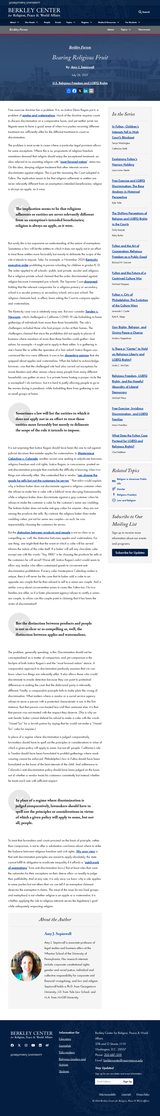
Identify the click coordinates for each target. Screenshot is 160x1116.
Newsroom (145, 29)
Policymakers (67, 1052)
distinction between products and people (43, 532)
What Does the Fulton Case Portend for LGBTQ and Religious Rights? (130, 440)
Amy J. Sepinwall (82, 67)
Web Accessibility (107, 1094)
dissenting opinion (77, 355)
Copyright (126, 1094)
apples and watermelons (38, 115)
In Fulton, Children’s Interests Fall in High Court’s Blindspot (125, 131)
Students (64, 1071)
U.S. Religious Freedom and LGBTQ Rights (80, 83)
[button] (126, 30)
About (111, 29)
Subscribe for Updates (130, 553)
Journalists (65, 1045)
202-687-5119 (113, 1055)
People (47, 22)
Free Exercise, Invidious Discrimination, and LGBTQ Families (130, 413)
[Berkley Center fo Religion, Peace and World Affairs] (34, 13)
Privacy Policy (142, 1094)
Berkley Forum (18, 30)
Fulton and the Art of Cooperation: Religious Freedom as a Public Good (129, 251)
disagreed (90, 281)
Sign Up (127, 1081)
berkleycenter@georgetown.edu (123, 1060)
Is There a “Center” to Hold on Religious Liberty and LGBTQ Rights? (130, 354)
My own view (86, 851)
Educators (65, 1039)
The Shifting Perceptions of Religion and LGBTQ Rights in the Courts (129, 218)
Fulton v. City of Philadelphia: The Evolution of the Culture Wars (130, 299)
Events (58, 22)
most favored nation (73, 162)
